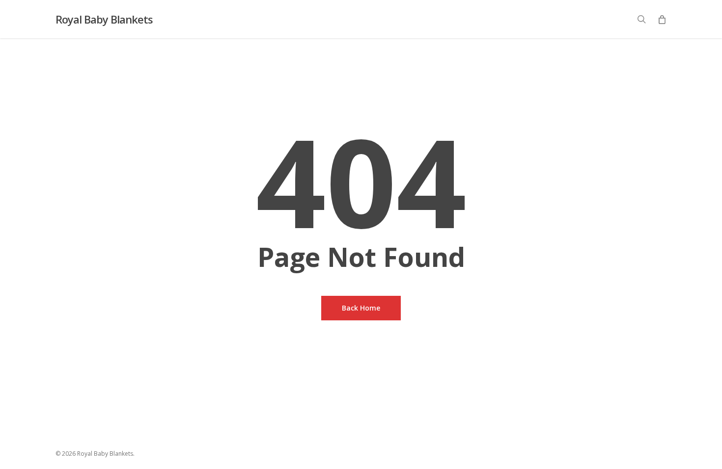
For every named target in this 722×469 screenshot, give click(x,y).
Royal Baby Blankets (104, 19)
